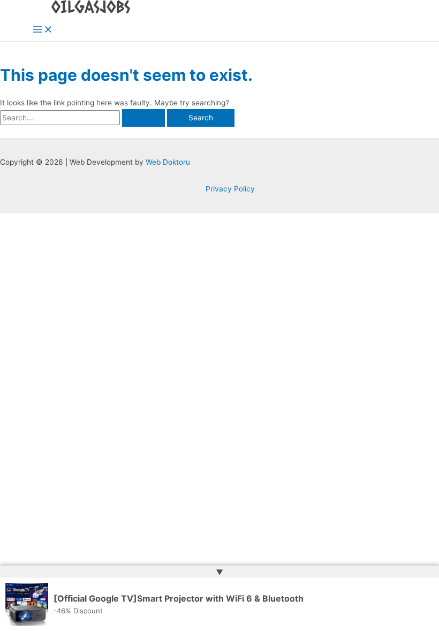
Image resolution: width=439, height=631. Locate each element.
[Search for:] (83, 117)
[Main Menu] (43, 30)
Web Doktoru (168, 162)
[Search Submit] (143, 118)
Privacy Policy (230, 188)
